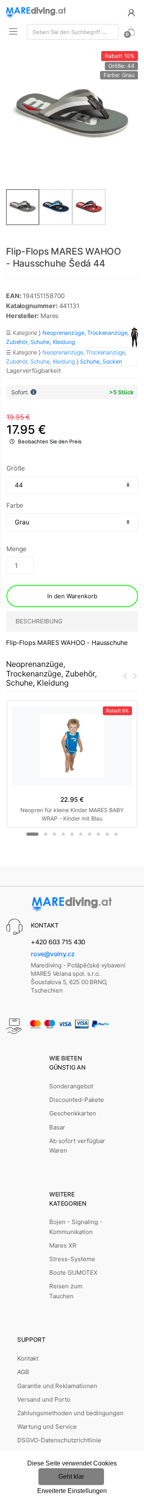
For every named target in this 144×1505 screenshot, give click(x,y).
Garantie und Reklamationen (57, 1386)
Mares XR (62, 1245)
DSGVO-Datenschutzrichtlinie (59, 1440)
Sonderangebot (71, 1086)
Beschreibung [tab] (39, 621)
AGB (23, 1372)
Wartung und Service (47, 1426)
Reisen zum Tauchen (65, 1290)
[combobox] (72, 32)
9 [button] (107, 834)
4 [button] (63, 834)
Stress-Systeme (72, 1259)
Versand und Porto (43, 1399)
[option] (72, 117)
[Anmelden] (131, 12)
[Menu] (13, 31)
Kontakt (27, 1358)
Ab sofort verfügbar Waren (77, 1145)
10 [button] (116, 834)
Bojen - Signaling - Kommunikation (75, 1226)
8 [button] (98, 834)
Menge (16, 549)
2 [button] (45, 834)
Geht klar (71, 1476)
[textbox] (72, 32)
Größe (15, 468)
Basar (57, 1127)
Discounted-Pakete (76, 1100)
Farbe (14, 505)
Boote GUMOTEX (73, 1272)
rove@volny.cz (53, 954)
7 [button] (89, 834)
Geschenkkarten (72, 1113)
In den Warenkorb (72, 596)
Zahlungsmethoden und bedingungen (70, 1413)
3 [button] (54, 834)
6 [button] (80, 834)
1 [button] (32, 834)
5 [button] (72, 834)
